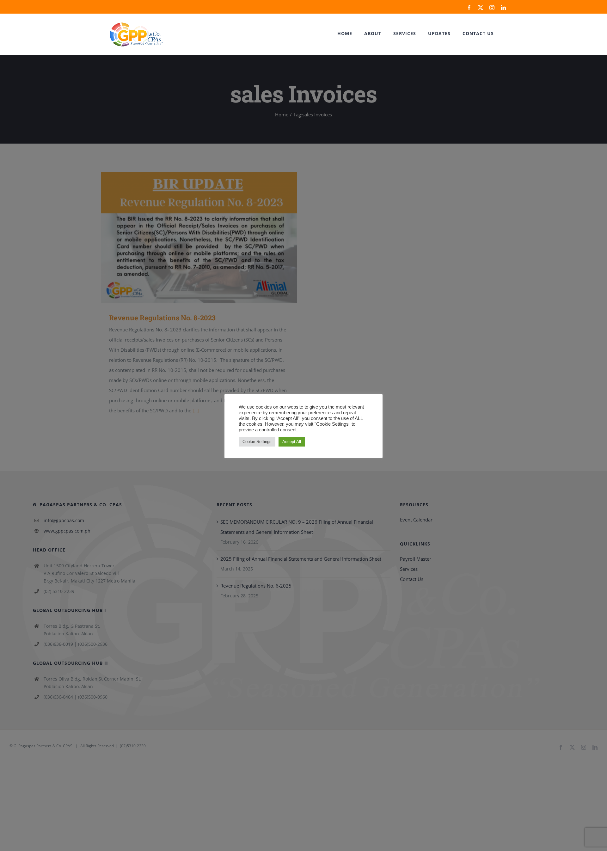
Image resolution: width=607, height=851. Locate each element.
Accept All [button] (291, 441)
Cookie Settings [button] (257, 441)
